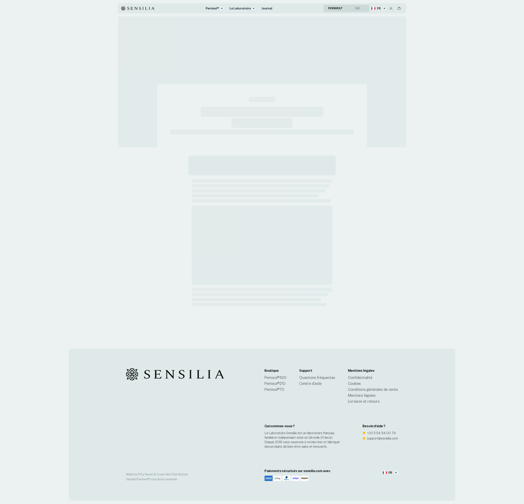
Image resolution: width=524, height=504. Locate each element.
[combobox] (378, 8)
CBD (357, 8)
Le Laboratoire (240, 8)
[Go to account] (391, 8)
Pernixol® (212, 8)
